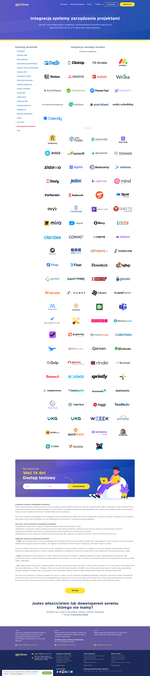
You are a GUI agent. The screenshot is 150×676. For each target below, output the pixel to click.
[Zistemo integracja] (52, 173)
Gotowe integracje (77, 4)
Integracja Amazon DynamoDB (94, 656)
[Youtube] (63, 671)
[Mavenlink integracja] (52, 312)
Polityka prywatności (118, 657)
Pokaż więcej (60, 665)
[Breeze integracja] (123, 159)
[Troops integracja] (76, 215)
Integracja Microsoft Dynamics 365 (94, 660)
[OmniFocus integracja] (52, 340)
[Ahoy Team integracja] (123, 145)
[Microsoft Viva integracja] (76, 326)
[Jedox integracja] (76, 187)
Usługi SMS (21, 93)
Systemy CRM (22, 55)
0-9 (120, 671)
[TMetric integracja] (76, 410)
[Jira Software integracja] (52, 96)
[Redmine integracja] (76, 368)
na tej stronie (82, 615)
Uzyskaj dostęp (79, 486)
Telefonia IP (21, 97)
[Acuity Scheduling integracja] (123, 110)
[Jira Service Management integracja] (52, 110)
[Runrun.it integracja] (52, 382)
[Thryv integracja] (52, 215)
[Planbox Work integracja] (123, 340)
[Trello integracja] (52, 68)
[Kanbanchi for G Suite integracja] (99, 215)
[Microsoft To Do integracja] (52, 326)
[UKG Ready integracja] (76, 424)
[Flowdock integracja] (99, 271)
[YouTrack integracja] (99, 452)
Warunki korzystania (118, 656)
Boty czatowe (22, 59)
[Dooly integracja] (52, 187)
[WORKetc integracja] (52, 438)
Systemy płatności (24, 105)
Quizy (19, 118)
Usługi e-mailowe (23, 88)
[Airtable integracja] (99, 68)
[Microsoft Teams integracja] (123, 312)
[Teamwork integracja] (123, 396)
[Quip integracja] (52, 368)
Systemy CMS (22, 72)
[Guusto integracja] (123, 285)
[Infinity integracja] (123, 96)
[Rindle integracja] (99, 368)
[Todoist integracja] (99, 82)
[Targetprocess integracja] (52, 396)
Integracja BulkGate (90, 662)
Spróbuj (75, 590)
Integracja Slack (61, 662)
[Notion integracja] (52, 82)
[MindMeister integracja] (123, 187)
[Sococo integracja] (76, 382)
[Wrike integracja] (123, 82)
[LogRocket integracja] (99, 187)
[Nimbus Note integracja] (123, 326)
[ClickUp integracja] (76, 68)
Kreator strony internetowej (27, 67)
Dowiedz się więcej (30, 673)
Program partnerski (117, 659)
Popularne (21, 51)
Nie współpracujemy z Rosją (120, 662)
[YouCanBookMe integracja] (52, 452)
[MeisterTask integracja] (99, 96)
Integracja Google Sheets (64, 656)
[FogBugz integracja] (123, 271)
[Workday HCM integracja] (123, 424)
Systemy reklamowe (24, 84)
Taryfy (89, 4)
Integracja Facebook (63, 657)
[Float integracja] (76, 271)
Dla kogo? (64, 4)
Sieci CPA (20, 122)
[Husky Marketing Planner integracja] (76, 298)
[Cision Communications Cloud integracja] (123, 229)
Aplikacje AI (21, 109)
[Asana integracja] (76, 82)
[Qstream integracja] (99, 354)
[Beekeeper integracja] (99, 159)
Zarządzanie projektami (26, 126)
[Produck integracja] (52, 354)
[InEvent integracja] (99, 298)
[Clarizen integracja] (52, 243)
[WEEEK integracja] (99, 424)
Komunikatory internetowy (27, 63)
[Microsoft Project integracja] (99, 312)
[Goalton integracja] (99, 285)
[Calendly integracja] (52, 124)
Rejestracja (127, 4)
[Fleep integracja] (52, 271)
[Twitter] (71, 671)
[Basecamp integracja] (99, 173)
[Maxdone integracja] (76, 312)
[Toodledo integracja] (123, 410)
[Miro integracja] (52, 229)
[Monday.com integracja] (123, 68)
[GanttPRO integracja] (76, 285)
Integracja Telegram (62, 659)
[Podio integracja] (76, 145)
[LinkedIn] (66, 671)
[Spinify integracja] (99, 201)
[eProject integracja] (99, 257)
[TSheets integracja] (123, 215)
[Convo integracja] (76, 243)
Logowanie (111, 4)
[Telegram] (60, 671)
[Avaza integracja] (52, 159)
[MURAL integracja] (99, 326)
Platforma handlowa (25, 80)
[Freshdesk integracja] (76, 110)
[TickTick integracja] (52, 410)
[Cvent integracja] (99, 243)
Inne (18, 130)
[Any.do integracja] (76, 229)
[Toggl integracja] (99, 410)
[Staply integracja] (123, 382)
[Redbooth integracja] (76, 201)
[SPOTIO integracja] (123, 201)
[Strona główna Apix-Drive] (22, 4)
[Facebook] (57, 671)
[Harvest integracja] (52, 298)
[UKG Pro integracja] (52, 424)
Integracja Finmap (90, 657)
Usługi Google (22, 101)
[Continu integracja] (123, 173)
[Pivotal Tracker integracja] (99, 340)
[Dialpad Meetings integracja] (123, 243)
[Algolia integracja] (76, 173)
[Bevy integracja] (99, 229)
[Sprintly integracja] (99, 382)
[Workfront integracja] (76, 438)
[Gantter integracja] (52, 285)
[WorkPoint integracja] (123, 438)
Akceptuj (47, 672)
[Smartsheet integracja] (99, 110)
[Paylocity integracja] (76, 340)
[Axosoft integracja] (76, 159)
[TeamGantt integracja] (76, 396)
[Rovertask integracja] (123, 368)
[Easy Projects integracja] (76, 257)
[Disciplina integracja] (52, 257)
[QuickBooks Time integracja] (123, 354)
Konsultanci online (24, 76)
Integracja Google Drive (64, 660)
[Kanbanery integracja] (52, 145)
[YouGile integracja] (76, 452)
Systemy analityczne (24, 113)
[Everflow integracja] (123, 257)
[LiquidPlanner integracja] (123, 298)
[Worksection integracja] (76, 96)
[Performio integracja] (52, 201)
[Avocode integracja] (99, 145)
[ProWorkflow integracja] (76, 354)
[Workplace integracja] (99, 438)
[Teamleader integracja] (99, 396)
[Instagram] (69, 671)
